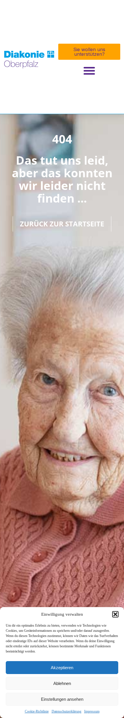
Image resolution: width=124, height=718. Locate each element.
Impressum (91, 711)
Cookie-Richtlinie (37, 711)
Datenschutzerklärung (66, 711)
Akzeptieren (62, 667)
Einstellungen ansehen (62, 699)
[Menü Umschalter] (89, 70)
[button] (115, 614)
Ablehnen (62, 683)
